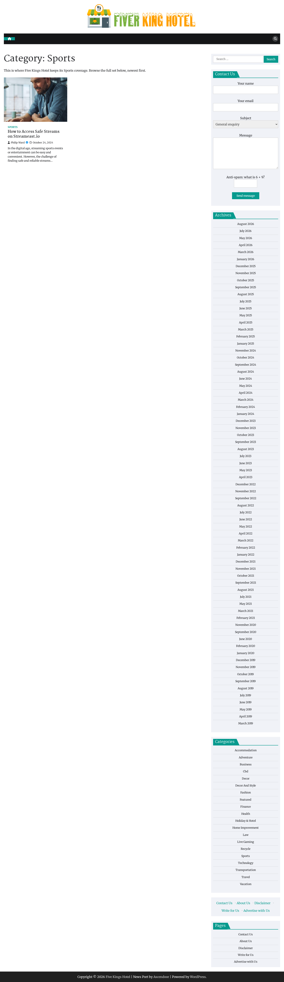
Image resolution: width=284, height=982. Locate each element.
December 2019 (245, 660)
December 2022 (246, 484)
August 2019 (246, 688)
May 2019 (246, 709)
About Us (243, 903)
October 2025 (245, 280)
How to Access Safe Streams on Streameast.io (34, 134)
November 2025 (246, 273)
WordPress (198, 977)
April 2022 (245, 533)
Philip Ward (18, 142)
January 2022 (245, 554)
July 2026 (246, 230)
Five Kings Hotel (118, 977)
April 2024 (246, 392)
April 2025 (245, 322)
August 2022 (245, 505)
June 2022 (245, 519)
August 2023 (245, 449)
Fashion (245, 792)
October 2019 (245, 674)
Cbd (245, 771)
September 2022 (245, 498)
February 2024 (245, 406)
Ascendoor (161, 977)
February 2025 (245, 336)
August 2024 (245, 371)
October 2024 (245, 357)
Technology (245, 863)
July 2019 (245, 695)
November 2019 (246, 667)
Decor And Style (245, 785)
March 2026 (245, 252)
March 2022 (245, 540)
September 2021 (245, 582)
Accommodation (246, 750)
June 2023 (245, 463)
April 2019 (245, 716)
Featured (245, 799)
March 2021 (245, 610)
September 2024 (245, 364)
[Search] (275, 39)
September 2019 (245, 681)
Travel (245, 877)
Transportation (246, 870)
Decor (245, 778)
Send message (245, 195)
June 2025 (245, 308)
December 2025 (246, 266)
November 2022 (245, 491)
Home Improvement (245, 827)
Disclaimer (262, 903)
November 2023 (246, 428)
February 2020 (245, 646)
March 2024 (245, 399)
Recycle (245, 849)
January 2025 (245, 343)
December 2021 (245, 561)
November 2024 (245, 350)
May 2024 (245, 385)
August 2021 (245, 589)
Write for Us (230, 910)
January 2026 (245, 259)
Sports (13, 127)
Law (245, 834)
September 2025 (245, 287)
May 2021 (245, 603)
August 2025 (245, 294)
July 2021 (245, 596)
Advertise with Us (256, 910)
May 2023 (245, 470)
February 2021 (245, 617)
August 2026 (245, 224)
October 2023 (245, 435)
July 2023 (245, 456)
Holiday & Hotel (245, 820)
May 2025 (245, 315)
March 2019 (245, 723)
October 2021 (245, 575)
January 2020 (245, 653)
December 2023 (246, 421)
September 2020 (245, 632)
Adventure (246, 757)
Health (245, 813)
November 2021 (246, 568)
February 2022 (245, 547)
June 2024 (245, 378)
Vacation (245, 884)
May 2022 (245, 526)
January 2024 (245, 413)
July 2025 (245, 301)
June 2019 (246, 702)
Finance (245, 806)
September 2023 (245, 442)
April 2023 (245, 477)
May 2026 (245, 238)
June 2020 (245, 639)
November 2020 (245, 625)
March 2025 (245, 329)
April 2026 (246, 245)
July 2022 (246, 512)
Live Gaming (245, 841)
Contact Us (224, 903)
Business (246, 764)
